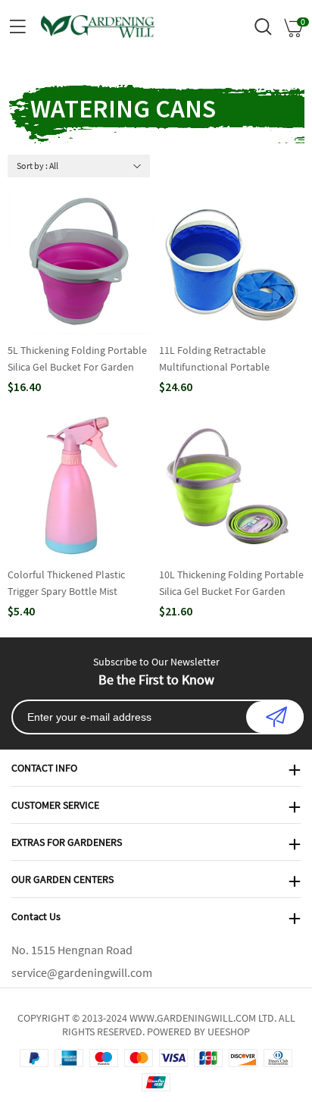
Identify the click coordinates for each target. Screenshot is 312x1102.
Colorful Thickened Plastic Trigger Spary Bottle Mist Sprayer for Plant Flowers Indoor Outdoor (66, 584)
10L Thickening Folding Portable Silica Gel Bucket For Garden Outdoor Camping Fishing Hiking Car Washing (231, 584)
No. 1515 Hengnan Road (72, 949)
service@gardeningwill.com (81, 972)
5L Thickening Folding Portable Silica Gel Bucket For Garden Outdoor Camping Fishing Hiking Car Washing (80, 359)
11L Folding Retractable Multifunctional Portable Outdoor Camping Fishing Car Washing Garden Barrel (225, 359)
